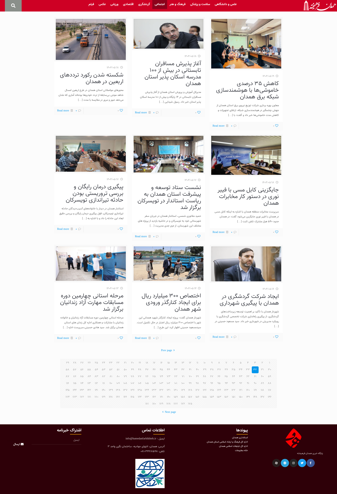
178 (168, 404)
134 (147, 390)
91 (248, 383)
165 (132, 397)
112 (96, 383)
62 (248, 376)
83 (96, 376)
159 (176, 397)
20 (132, 363)
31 (262, 370)
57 (74, 370)
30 (269, 370)
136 (132, 390)
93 (233, 383)
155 (204, 397)
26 (89, 363)
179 (161, 404)
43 (175, 370)
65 (226, 376)
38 (212, 370)
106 (139, 383)
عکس (102, 4)
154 (212, 397)
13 (183, 363)
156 (197, 397)
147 (262, 397)
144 (75, 390)
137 (125, 390)
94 (226, 383)
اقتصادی (128, 4)
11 (197, 363)
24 (103, 363)
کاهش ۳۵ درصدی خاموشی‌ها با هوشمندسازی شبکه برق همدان (247, 90)
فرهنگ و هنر (177, 4)
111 (103, 383)
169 (103, 397)
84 (89, 376)
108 (125, 383)
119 (255, 390)
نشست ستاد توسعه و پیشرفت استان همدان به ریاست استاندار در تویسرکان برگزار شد (169, 197)
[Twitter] (302, 463)
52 (111, 370)
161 (161, 397)
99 (190, 383)
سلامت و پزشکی (200, 4)
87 (67, 376)
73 (168, 376)
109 (118, 383)
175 (190, 404)
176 (183, 404)
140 (103, 390)
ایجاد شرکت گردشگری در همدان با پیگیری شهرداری (249, 300)
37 (219, 370)
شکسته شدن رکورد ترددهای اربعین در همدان (91, 78)
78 (132, 376)
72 (175, 376)
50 (125, 370)
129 (183, 390)
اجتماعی (160, 4)
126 (205, 390)
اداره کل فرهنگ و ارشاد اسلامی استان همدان (227, 442)
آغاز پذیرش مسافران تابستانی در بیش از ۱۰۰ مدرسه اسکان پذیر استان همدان (173, 73)
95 (219, 383)
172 (82, 397)
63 (240, 376)
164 (140, 397)
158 (183, 397)
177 (176, 404)
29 (67, 363)
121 (240, 390)
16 (161, 363)
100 (182, 383)
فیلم (91, 4)
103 (161, 383)
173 (75, 397)
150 (241, 397)
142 (89, 390)
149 (248, 397)
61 (255, 376)
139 (111, 390)
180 (154, 404)
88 (269, 383)
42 (182, 370)
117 (269, 390)
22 (118, 363)
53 (104, 370)
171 (89, 397)
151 (233, 397)
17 (154, 363)
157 (190, 397)
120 (248, 390)
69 (197, 376)
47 (147, 370)
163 (147, 397)
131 (168, 390)
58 (67, 370)
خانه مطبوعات (241, 450)
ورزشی (114, 4)
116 (67, 383)
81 (111, 376)
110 (110, 383)
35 (233, 370)
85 (82, 376)
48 (139, 370)
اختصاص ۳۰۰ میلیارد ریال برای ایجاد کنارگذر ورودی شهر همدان (171, 302)
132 (161, 390)
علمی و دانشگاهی (226, 4)
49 (132, 370)
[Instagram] (293, 463)
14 (176, 363)
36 (226, 370)
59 (269, 376)
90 (255, 383)
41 (190, 370)
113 (89, 383)
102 (168, 383)
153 (219, 397)
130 (176, 390)
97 (204, 383)
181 (147, 404)
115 (74, 383)
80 (118, 376)
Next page (170, 412)
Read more (218, 126)
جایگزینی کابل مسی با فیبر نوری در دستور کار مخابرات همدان (248, 196)
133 (154, 390)
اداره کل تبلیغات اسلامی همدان (233, 446)
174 (68, 397)
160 (168, 397)
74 (161, 376)
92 (240, 383)
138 (118, 390)
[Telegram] (285, 463)
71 (183, 376)
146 (269, 397)
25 (96, 363)
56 (81, 370)
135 (139, 390)
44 (168, 370)
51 (118, 370)
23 (111, 363)
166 (125, 397)
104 (154, 383)
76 (146, 376)
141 (96, 390)
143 (82, 390)
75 (154, 376)
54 (96, 370)
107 (132, 383)
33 (248, 370)
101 (175, 383)
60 (262, 376)
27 (82, 363)
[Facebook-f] (311, 463)
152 (226, 397)
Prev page (166, 350)
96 (211, 383)
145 (68, 390)
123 (226, 390)
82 (103, 376)
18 (147, 363)
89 (262, 383)
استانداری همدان (240, 437)
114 (81, 383)
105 (147, 383)
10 (205, 363)
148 (255, 397)
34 (240, 370)
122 (233, 390)
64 (233, 376)
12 (190, 363)
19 (140, 363)
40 (197, 370)
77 (139, 376)
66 (219, 376)
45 (161, 370)
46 (154, 370)
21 (125, 363)
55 (89, 370)
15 (168, 363)
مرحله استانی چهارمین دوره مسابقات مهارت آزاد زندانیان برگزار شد (91, 302)
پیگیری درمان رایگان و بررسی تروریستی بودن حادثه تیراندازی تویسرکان (94, 193)
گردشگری (144, 4)
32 (255, 370)
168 (111, 397)
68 (204, 376)
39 (204, 370)
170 (96, 397)
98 (197, 383)
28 (74, 363)
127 (197, 390)
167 (118, 397)
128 (190, 390)
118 (262, 390)
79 (125, 376)
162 (154, 397)
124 (219, 390)
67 (211, 376)
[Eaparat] (276, 463)
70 (190, 376)
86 (74, 376)
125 (212, 390)
